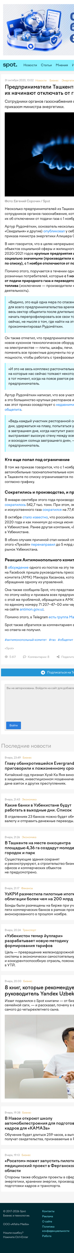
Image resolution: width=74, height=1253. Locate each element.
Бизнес (27, 757)
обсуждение (18, 567)
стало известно (35, 517)
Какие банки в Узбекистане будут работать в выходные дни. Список (38, 808)
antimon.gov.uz (32, 609)
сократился (52, 510)
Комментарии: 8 (38, 657)
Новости (30, 65)
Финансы (27, 888)
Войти (13, 725)
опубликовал (54, 231)
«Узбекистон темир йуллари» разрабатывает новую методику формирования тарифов (36, 940)
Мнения (62, 65)
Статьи (46, 65)
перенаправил (43, 544)
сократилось (15, 505)
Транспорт (29, 930)
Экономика (29, 799)
